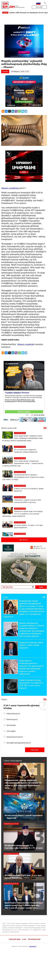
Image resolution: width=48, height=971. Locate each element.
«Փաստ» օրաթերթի (25, 344)
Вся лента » (24, 540)
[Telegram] (25, 111)
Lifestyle (5, 71)
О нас (24, 939)
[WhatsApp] (19, 111)
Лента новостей (8, 428)
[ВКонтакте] (6, 111)
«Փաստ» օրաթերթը (10, 188)
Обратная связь (14, 939)
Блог (5, 597)
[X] (9, 111)
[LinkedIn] (12, 111)
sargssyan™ (33, 946)
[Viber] (16, 111)
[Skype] (22, 111)
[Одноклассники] (3, 111)
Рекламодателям (34, 939)
